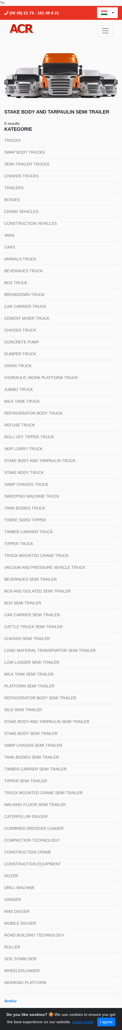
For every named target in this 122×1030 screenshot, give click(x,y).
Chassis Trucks (21, 176)
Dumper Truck (20, 354)
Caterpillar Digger (26, 816)
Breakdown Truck (24, 294)
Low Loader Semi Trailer (31, 662)
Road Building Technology (34, 935)
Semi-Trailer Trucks (26, 164)
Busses (12, 199)
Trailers (14, 188)
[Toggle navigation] (105, 30)
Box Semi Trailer (22, 603)
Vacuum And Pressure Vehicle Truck (44, 567)
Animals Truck (20, 259)
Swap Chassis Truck (26, 484)
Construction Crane (27, 852)
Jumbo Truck (18, 389)
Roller (12, 947)
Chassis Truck (20, 330)
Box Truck (15, 282)
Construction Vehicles (30, 223)
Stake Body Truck (24, 472)
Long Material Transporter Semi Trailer (50, 650)
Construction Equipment (32, 864)
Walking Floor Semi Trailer (35, 804)
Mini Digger (17, 911)
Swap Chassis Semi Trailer (33, 745)
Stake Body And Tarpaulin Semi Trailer (46, 721)
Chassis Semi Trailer (27, 638)
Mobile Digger (20, 923)
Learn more (82, 1022)
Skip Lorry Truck (23, 449)
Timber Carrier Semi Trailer (35, 769)
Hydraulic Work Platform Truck (41, 377)
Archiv (10, 1001)
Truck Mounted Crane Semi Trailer (43, 793)
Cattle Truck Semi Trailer (33, 626)
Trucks (12, 140)
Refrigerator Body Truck (33, 413)
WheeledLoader (22, 970)
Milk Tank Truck (22, 401)
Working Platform (25, 982)
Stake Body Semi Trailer (31, 733)
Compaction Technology (32, 840)
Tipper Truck (18, 543)
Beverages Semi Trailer (30, 579)
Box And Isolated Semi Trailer (37, 591)
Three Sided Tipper (25, 520)
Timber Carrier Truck (28, 532)
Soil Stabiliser (20, 959)
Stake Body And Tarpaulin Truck (39, 460)
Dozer (11, 876)
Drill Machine (19, 887)
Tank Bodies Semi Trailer (31, 757)
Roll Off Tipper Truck (29, 437)
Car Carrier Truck (25, 306)
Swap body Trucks (24, 152)
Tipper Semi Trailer (25, 781)
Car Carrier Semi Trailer (32, 615)
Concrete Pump (21, 342)
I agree (106, 1022)
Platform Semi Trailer (29, 686)
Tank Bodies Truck (24, 508)
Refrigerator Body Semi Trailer (40, 698)
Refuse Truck (19, 425)
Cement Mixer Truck (26, 318)
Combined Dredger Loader (34, 828)
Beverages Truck (23, 271)
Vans (9, 235)
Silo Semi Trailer (23, 709)
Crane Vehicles (21, 211)
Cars (9, 247)
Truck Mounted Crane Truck (36, 555)
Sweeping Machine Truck (31, 496)
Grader (12, 899)
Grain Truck (17, 365)
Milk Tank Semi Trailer (29, 674)
